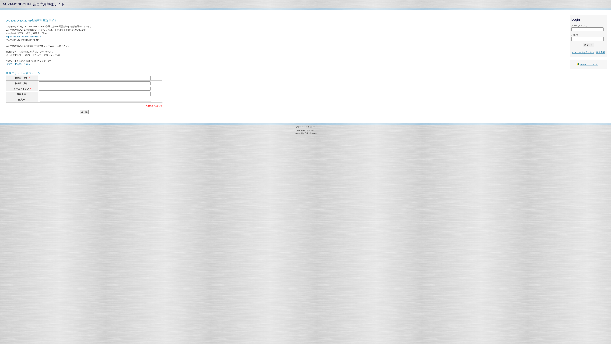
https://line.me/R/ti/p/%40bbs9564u (23, 36)
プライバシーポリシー (305, 127)
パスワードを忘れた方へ (18, 64)
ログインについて (589, 64)
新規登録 (600, 52)
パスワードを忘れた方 (583, 52)
